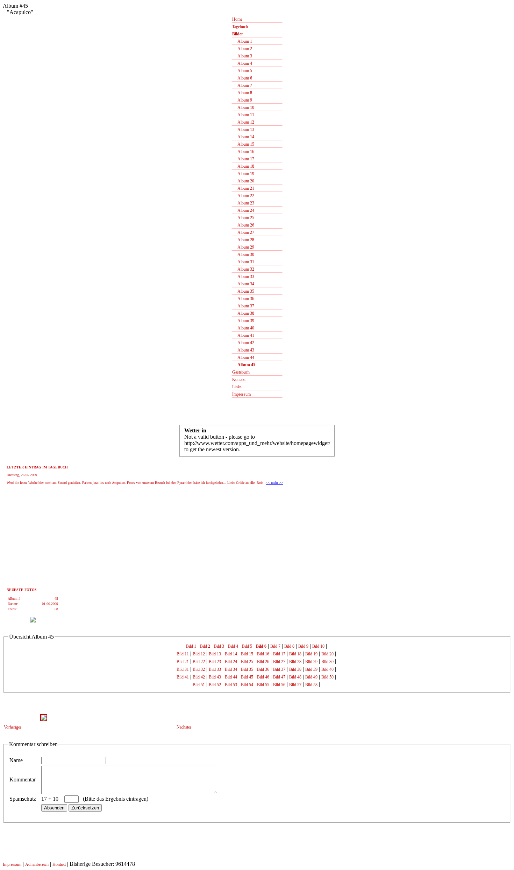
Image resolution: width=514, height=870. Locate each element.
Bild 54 (247, 684)
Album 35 (243, 291)
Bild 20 (327, 654)
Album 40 (243, 328)
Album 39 (243, 320)
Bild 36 (263, 669)
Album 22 (243, 195)
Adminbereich (37, 864)
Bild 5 (247, 646)
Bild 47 (279, 677)
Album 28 (243, 239)
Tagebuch (240, 26)
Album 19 (243, 173)
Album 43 (243, 350)
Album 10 (243, 107)
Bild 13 (215, 654)
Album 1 (242, 41)
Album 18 (243, 166)
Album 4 (242, 63)
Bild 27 (279, 661)
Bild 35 (247, 669)
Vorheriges (13, 727)
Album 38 (243, 313)
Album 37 (243, 306)
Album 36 (243, 298)
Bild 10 (318, 646)
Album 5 (242, 70)
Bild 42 (199, 677)
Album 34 (243, 283)
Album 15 (243, 144)
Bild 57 (295, 684)
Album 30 (243, 254)
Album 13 (243, 129)
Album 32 (243, 269)
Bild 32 (199, 669)
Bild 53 (231, 684)
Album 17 (243, 158)
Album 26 (243, 225)
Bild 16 (263, 654)
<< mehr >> (274, 483)
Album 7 (242, 85)
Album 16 (243, 151)
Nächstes (184, 727)
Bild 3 (219, 646)
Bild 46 (263, 677)
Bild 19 (311, 654)
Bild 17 (279, 654)
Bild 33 (215, 669)
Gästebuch (241, 372)
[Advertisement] (28, 538)
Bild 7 (275, 646)
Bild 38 (295, 669)
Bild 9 (303, 646)
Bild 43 (215, 677)
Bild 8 (289, 646)
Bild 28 (295, 661)
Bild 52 (215, 684)
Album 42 (243, 342)
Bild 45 (247, 677)
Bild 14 (231, 654)
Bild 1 (191, 646)
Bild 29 (311, 661)
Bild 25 (247, 661)
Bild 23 (215, 661)
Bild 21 (183, 661)
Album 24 (243, 210)
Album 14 (243, 136)
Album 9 (242, 100)
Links (237, 386)
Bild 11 (183, 654)
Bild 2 (205, 646)
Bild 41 (183, 677)
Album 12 (243, 122)
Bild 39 (311, 669)
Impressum (241, 394)
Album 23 (243, 203)
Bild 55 (263, 684)
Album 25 (243, 217)
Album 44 (243, 357)
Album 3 (242, 56)
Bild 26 (263, 661)
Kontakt (238, 379)
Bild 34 (231, 669)
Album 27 (243, 232)
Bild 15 (247, 654)
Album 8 (242, 92)
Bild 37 (279, 669)
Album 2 (242, 48)
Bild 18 (295, 654)
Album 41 (243, 335)
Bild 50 (327, 677)
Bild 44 (231, 677)
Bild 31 (183, 669)
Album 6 (242, 78)
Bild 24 (231, 661)
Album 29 (243, 247)
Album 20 (243, 181)
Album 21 (243, 188)
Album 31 (243, 261)
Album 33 (243, 276)
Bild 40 (327, 669)
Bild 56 (279, 684)
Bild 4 (233, 646)
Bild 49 (311, 677)
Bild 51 (199, 684)
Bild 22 (199, 661)
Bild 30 (327, 661)
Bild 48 (295, 677)
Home (237, 19)
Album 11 (243, 114)
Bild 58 (311, 684)
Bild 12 (199, 654)
